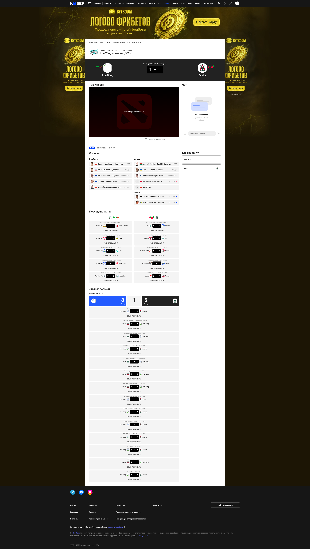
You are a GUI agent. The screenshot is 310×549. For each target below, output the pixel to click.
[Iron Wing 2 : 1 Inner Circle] (97, 66)
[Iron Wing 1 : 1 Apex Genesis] (101, 66)
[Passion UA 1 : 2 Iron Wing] (96, 66)
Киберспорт (93, 43)
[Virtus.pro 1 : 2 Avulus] (209, 66)
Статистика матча (111, 230)
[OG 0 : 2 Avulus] (213, 66)
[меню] (89, 3)
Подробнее (143, 536)
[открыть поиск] (219, 3)
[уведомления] (225, 3)
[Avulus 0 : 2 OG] (212, 67)
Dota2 (102, 43)
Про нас (73, 505)
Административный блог (99, 519)
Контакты (74, 519)
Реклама (92, 512)
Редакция (74, 512)
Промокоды (157, 505)
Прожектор (120, 505)
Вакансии (93, 505)
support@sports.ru (115, 527)
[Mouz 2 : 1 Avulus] (208, 67)
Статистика (101, 148)
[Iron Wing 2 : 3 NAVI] (100, 67)
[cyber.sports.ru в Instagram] (90, 493)
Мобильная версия (225, 505)
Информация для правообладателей (131, 519)
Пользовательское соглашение (128, 512)
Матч (92, 148)
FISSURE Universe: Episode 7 (116, 43)
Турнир (112, 148)
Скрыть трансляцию (157, 139)
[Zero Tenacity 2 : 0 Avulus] (211, 67)
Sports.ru (76, 533)
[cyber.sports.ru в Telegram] (73, 493)
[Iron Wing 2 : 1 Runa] (98, 66)
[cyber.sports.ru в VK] (82, 493)
